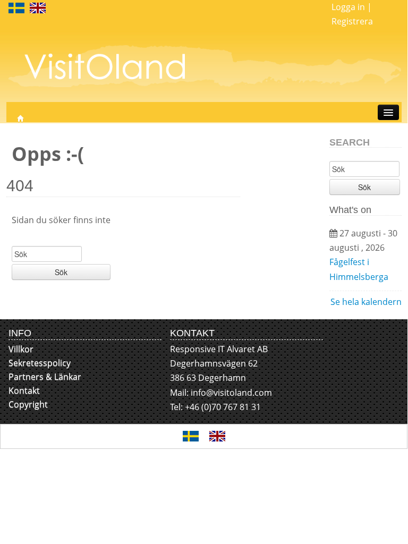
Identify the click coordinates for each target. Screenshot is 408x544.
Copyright (28, 404)
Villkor (20, 349)
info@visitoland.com (231, 392)
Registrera (352, 21)
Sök (61, 272)
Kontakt (24, 390)
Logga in (348, 7)
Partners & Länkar (44, 376)
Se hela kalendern (366, 302)
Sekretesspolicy (39, 363)
